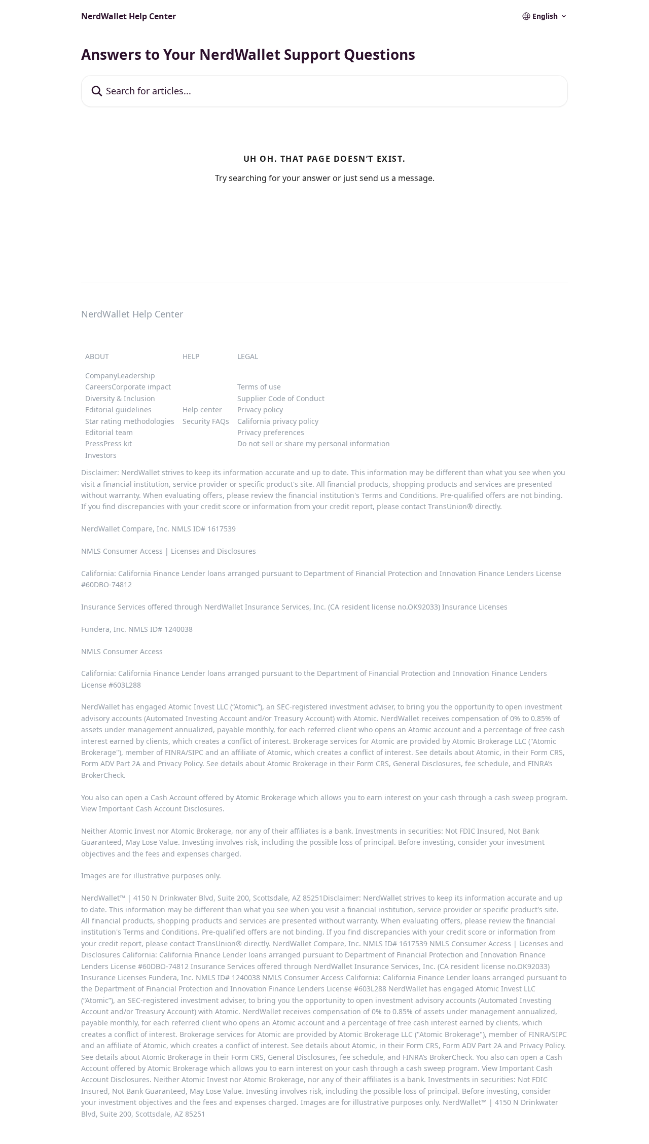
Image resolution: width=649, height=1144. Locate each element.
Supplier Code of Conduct (280, 398)
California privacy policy (277, 421)
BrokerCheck (102, 775)
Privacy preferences (270, 432)
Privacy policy (260, 409)
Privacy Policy (180, 763)
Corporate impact (141, 386)
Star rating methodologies (129, 421)
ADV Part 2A (121, 763)
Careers (98, 386)
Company (101, 375)
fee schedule (487, 763)
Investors (101, 455)
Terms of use (259, 386)
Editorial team (109, 432)
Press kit (117, 443)
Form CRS (372, 763)
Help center (202, 409)
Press (94, 443)
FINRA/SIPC (184, 752)
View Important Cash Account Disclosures (152, 808)
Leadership (136, 375)
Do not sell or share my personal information (313, 443)
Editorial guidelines (118, 409)
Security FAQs (206, 421)
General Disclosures (427, 763)
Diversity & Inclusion (120, 398)
